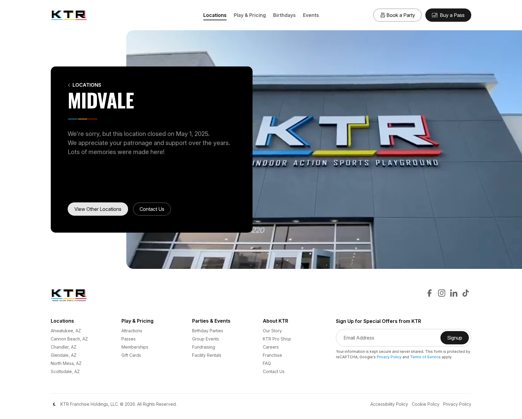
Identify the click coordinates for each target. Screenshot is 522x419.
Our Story (272, 330)
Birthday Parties (207, 330)
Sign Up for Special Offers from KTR (378, 321)
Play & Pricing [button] (250, 15)
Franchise (272, 355)
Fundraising (203, 347)
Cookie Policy (426, 404)
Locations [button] (215, 15)
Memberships (134, 347)
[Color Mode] (54, 404)
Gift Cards (131, 355)
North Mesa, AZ (66, 363)
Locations (86, 85)
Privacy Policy (389, 357)
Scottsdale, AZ (65, 371)
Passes (128, 338)
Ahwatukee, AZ (66, 330)
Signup (458, 339)
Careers (271, 347)
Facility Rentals (206, 355)
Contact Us (152, 209)
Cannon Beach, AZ (69, 338)
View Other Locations (97, 209)
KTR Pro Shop (277, 338)
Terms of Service (425, 357)
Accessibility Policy (389, 404)
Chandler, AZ (63, 347)
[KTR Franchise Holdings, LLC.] (69, 15)
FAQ (267, 363)
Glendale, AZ (63, 355)
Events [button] (311, 15)
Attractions (131, 330)
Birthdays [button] (284, 15)
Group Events (205, 338)
